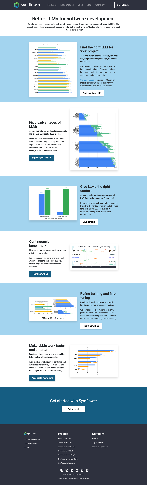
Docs (80, 5)
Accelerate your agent (42, 378)
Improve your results (41, 158)
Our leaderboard (87, 80)
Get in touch (73, 409)
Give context (89, 222)
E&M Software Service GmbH (73, 474)
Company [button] (100, 5)
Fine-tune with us (40, 274)
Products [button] (51, 5)
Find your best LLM (92, 93)
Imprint (82, 474)
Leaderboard (67, 5)
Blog (89, 5)
